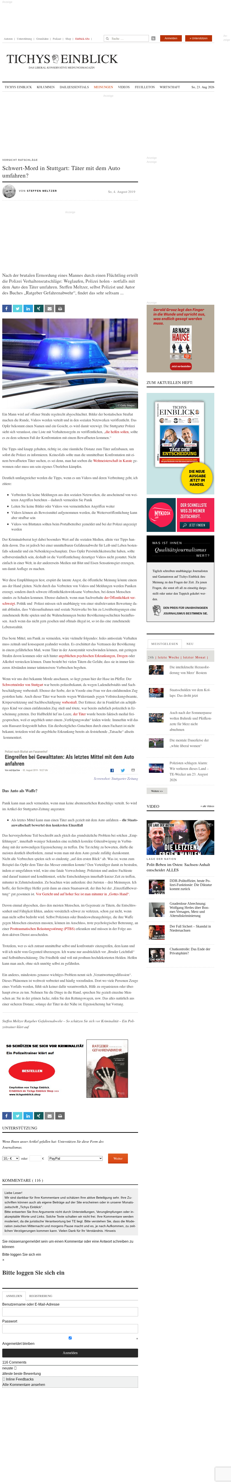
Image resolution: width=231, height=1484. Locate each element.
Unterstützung (24, 38)
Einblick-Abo (82, 38)
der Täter (79, 713)
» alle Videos (207, 806)
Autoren (8, 38)
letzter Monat (194, 657)
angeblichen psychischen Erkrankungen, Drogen (93, 655)
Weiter (117, 1158)
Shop (68, 38)
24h (151, 657)
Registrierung (40, 1296)
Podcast (57, 38)
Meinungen (103, 87)
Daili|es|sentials (74, 87)
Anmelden (171, 38)
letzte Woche (168, 657)
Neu (190, 644)
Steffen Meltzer (42, 190)
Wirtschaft (170, 87)
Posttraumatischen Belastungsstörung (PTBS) (42, 928)
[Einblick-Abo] (180, 443)
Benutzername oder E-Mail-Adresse (31, 1304)
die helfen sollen (117, 431)
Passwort (9, 1321)
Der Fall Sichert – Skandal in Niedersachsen (190, 928)
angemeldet (30, 1241)
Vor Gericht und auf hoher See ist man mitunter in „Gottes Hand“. (83, 893)
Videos (124, 87)
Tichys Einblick (18, 87)
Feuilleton (145, 87)
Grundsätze (42, 38)
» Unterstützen (199, 38)
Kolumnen (46, 87)
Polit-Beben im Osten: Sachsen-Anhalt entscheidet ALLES (178, 867)
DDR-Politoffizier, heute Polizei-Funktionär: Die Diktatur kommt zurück (191, 885)
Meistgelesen (164, 644)
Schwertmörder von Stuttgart (22, 684)
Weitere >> (157, 791)
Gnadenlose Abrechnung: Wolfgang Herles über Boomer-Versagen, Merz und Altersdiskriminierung (189, 910)
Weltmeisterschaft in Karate (112, 460)
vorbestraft (69, 702)
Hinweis (110, 1230)
